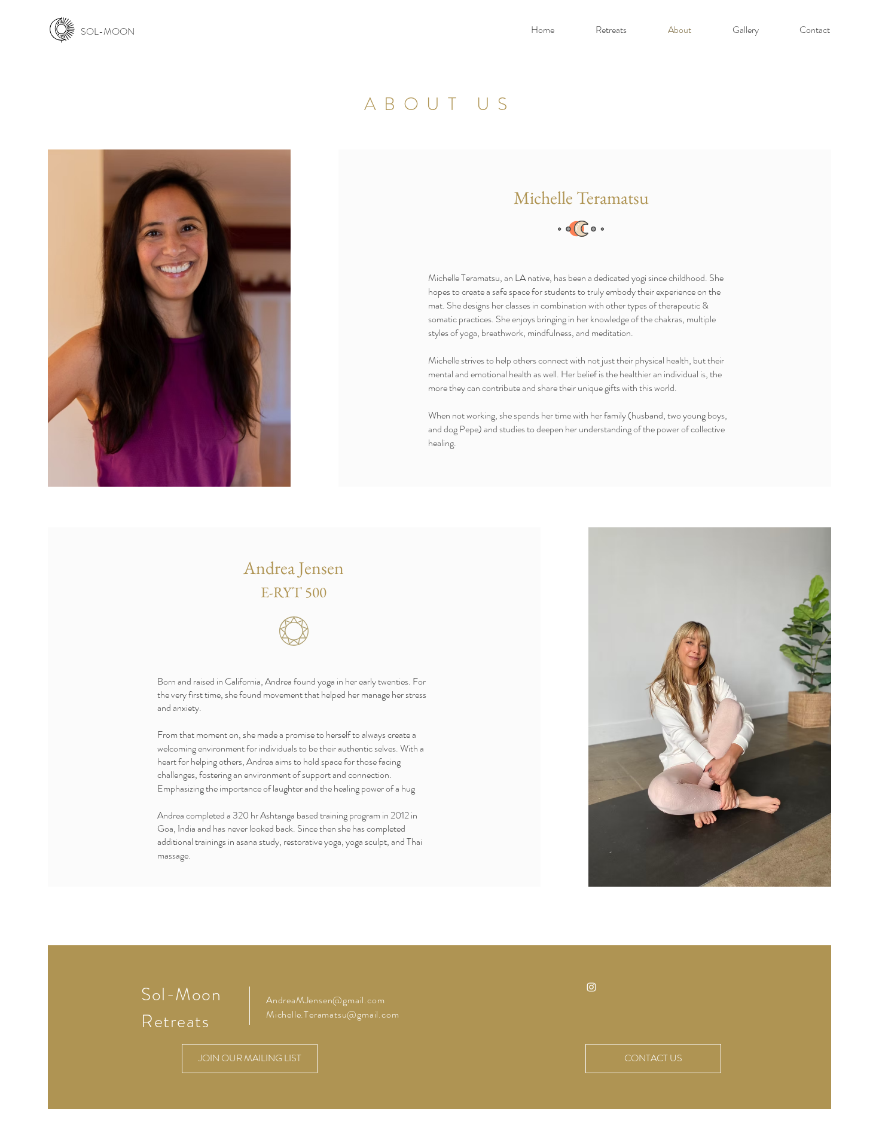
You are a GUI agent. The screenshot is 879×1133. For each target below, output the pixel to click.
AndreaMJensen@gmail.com (325, 1000)
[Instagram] (591, 987)
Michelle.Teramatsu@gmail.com (332, 1014)
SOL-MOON (108, 31)
